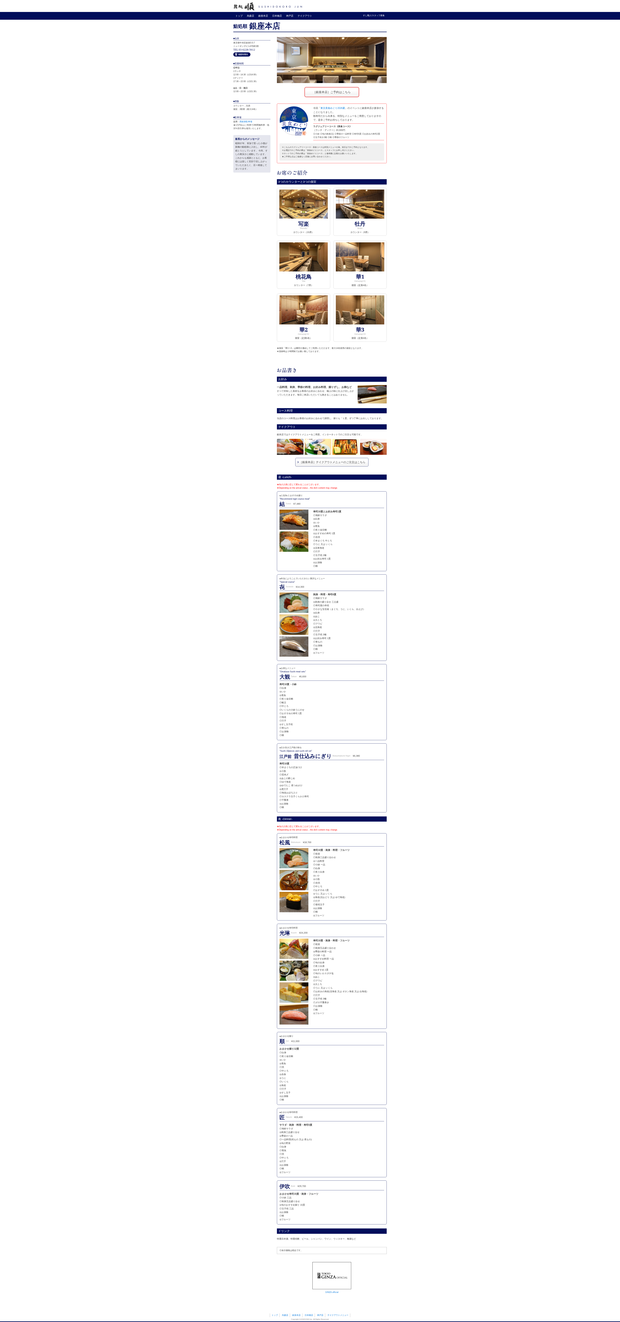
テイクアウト (305, 15)
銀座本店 (263, 15)
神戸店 (289, 15)
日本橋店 (277, 15)
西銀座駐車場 (246, 121)
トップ (239, 15)
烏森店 (250, 15)
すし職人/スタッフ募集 (374, 15)
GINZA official (331, 1292)
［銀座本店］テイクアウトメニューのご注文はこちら (332, 462)
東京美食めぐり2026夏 (332, 108)
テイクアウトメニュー (337, 1315)
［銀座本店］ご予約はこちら (332, 92)
